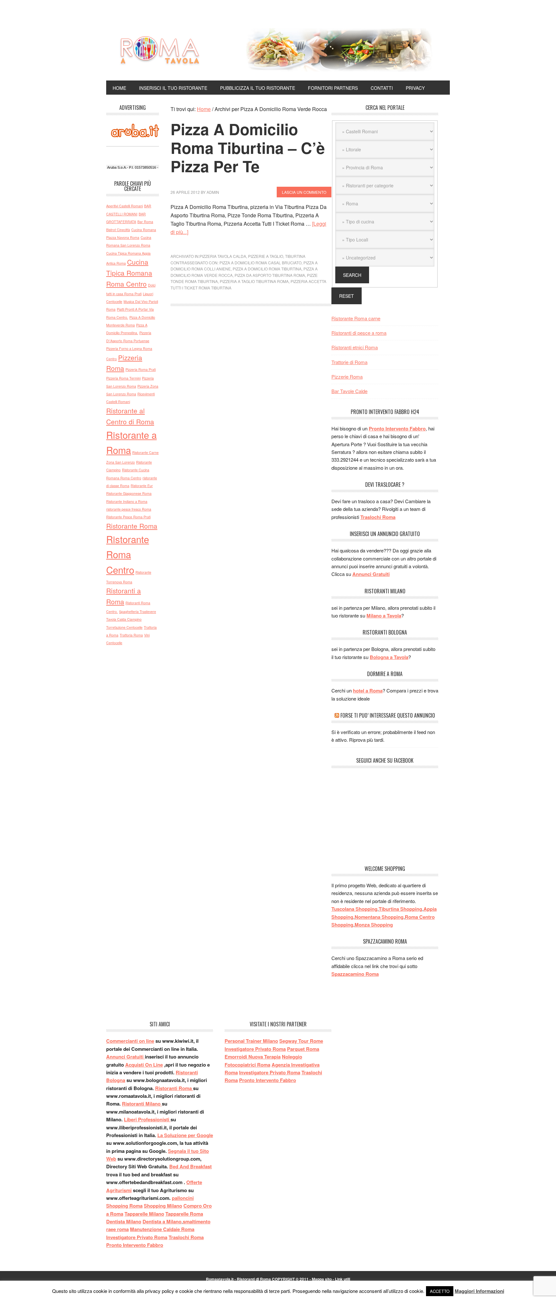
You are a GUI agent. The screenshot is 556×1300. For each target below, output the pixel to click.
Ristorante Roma (131, 526)
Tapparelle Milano (144, 1213)
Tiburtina (295, 256)
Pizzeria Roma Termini (123, 378)
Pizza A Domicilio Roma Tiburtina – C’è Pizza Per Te (248, 147)
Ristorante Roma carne (355, 318)
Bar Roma (145, 221)
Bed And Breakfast (190, 1166)
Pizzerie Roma (347, 376)
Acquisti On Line (144, 1064)
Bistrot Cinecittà (118, 229)
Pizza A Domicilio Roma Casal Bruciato (260, 262)
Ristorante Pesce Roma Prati (128, 516)
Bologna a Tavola (389, 657)
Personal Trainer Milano (251, 1040)
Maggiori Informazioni (479, 1291)
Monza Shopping (374, 924)
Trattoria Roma (131, 635)
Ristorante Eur (142, 485)
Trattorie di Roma (349, 362)
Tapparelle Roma (184, 1213)
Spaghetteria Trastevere (137, 611)
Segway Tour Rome (301, 1040)
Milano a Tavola (383, 615)
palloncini (183, 1197)
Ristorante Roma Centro (127, 554)
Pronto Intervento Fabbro (397, 428)
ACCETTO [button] (439, 1291)
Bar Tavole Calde (349, 391)
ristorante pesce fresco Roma (128, 509)
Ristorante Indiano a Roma (126, 501)
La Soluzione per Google (185, 1135)
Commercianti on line (130, 1040)
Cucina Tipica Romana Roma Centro (129, 272)
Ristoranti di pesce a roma (358, 332)
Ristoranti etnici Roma (354, 347)
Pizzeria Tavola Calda (222, 256)
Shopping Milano (163, 1205)
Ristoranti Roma (174, 1088)
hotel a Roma (368, 690)
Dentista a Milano (162, 1221)
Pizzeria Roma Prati (140, 369)
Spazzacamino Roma (355, 973)
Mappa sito (322, 1279)
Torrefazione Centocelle (124, 627)
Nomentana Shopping (379, 916)
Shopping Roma (124, 1205)
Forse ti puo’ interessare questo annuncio (387, 715)
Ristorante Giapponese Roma (129, 493)
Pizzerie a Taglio (265, 256)
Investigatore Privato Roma (136, 1237)
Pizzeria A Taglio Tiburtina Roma (254, 281)
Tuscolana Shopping (354, 908)
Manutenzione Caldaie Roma (162, 1229)
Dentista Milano (123, 1221)
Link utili (342, 1279)
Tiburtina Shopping (400, 908)
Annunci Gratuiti (371, 574)
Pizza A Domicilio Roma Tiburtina (267, 268)
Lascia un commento (304, 192)
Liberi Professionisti (147, 1119)
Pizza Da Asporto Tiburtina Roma (270, 275)
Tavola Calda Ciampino (124, 619)
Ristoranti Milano (142, 1103)
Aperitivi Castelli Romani (124, 205)
